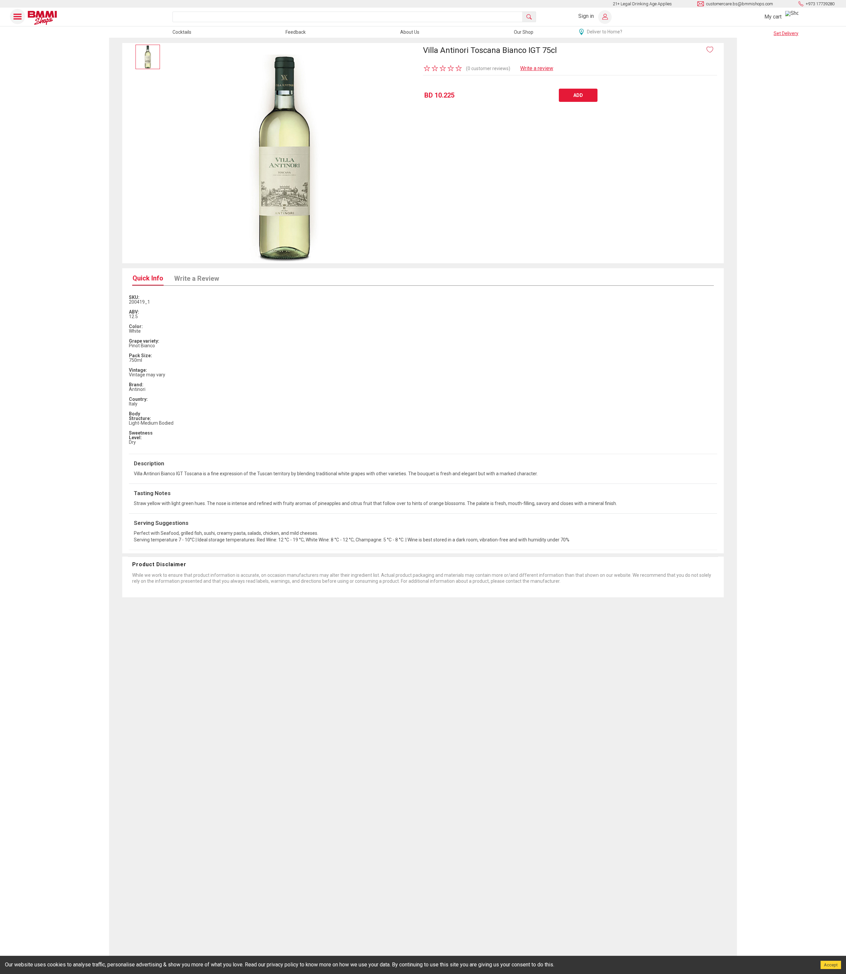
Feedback (296, 32)
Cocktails (182, 32)
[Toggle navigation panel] (18, 16)
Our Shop (523, 32)
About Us (409, 32)
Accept (831, 964)
